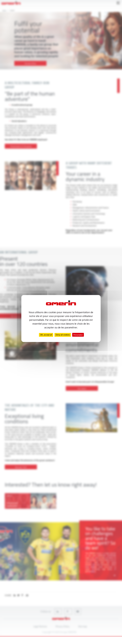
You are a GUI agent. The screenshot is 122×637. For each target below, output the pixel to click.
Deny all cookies (63, 335)
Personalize (78, 334)
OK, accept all (46, 335)
